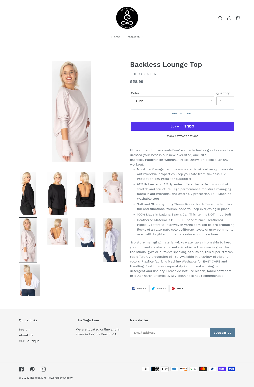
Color (135, 93)
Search (24, 329)
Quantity (223, 93)
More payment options (182, 135)
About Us (26, 335)
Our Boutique (29, 341)
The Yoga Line (38, 377)
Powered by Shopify (60, 377)
